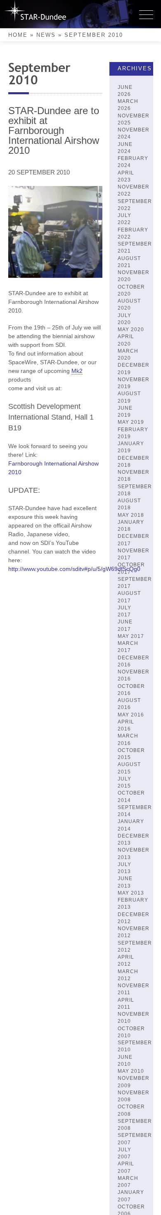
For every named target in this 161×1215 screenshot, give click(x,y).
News (46, 35)
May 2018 (131, 515)
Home (18, 35)
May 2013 (131, 892)
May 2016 (131, 714)
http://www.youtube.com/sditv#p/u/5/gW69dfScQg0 (74, 569)
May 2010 (131, 1071)
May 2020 (131, 329)
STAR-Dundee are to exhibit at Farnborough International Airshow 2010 (53, 130)
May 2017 (131, 636)
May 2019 (131, 422)
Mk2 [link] (77, 371)
